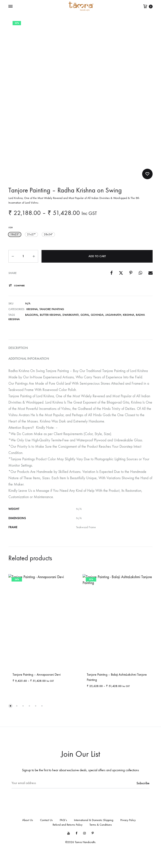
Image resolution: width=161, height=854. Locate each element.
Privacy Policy (128, 820)
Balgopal (31, 315)
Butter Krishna (50, 315)
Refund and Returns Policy (67, 824)
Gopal (84, 315)
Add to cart (97, 256)
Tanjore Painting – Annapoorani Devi (37, 674)
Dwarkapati (70, 315)
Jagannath (113, 315)
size (10, 227)
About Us (27, 820)
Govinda (97, 315)
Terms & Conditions (101, 824)
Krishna (32, 309)
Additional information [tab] (28, 359)
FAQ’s (63, 820)
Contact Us (46, 820)
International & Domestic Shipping (93, 820)
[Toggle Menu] (10, 6)
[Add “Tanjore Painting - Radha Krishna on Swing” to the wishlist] (147, 174)
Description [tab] (18, 348)
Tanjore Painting (51, 309)
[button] (14, 234)
